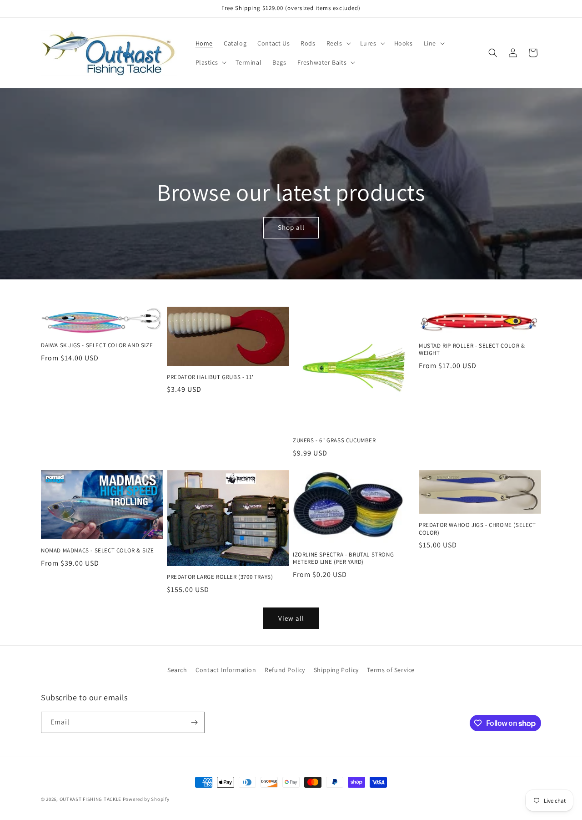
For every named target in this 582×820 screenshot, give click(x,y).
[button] (338, 43)
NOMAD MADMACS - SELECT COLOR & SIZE (97, 550)
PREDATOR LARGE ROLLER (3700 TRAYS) (220, 577)
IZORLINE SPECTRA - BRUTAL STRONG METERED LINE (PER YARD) (343, 558)
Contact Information (226, 670)
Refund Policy (285, 670)
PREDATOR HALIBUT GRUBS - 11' (210, 377)
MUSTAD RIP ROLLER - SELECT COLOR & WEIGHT (472, 349)
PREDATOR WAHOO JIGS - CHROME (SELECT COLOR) (477, 529)
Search (177, 670)
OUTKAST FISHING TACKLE (90, 799)
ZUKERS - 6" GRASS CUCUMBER (334, 440)
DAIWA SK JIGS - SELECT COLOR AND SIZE (97, 345)
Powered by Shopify (146, 799)
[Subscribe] (194, 722)
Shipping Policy (336, 670)
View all (291, 618)
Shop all (290, 227)
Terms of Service (391, 670)
